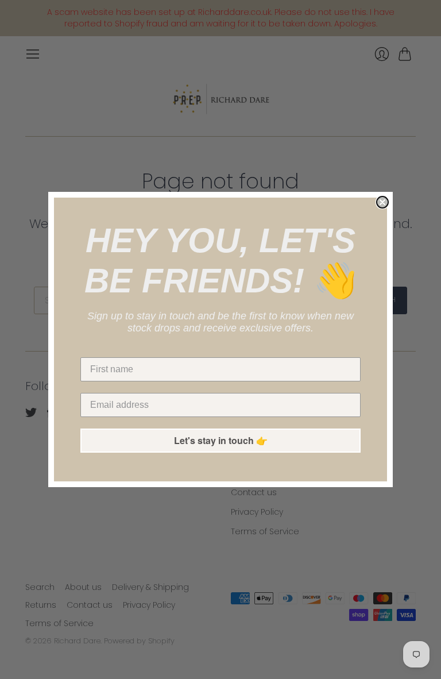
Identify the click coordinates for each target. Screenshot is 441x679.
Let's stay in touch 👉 (221, 440)
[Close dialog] (382, 202)
